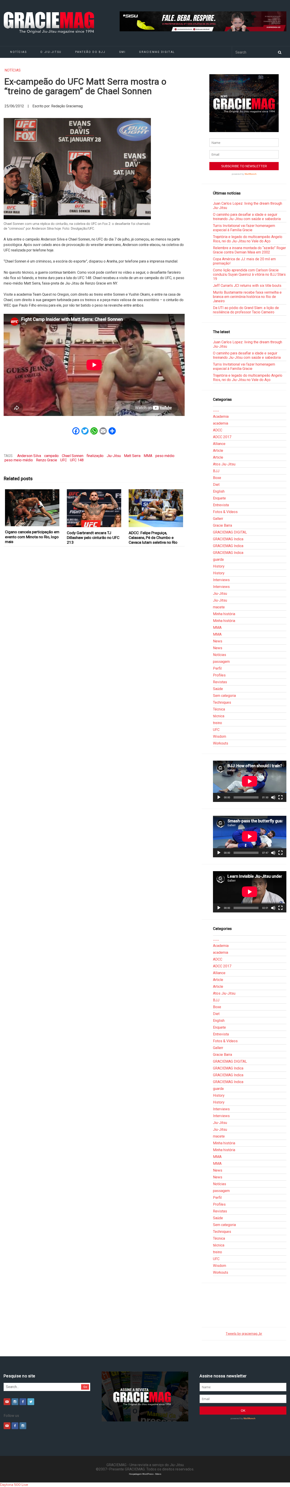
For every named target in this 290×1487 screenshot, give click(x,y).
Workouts (220, 743)
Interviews (221, 580)
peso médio (164, 456)
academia (220, 423)
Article (218, 450)
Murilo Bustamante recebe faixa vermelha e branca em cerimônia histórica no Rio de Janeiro (247, 296)
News (217, 641)
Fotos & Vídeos (225, 512)
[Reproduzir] (219, 797)
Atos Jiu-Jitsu (224, 464)
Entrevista (221, 505)
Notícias (18, 52)
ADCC (217, 430)
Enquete (219, 498)
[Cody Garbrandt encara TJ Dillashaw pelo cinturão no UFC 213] (94, 508)
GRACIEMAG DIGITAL (157, 52)
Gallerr (218, 518)
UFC (63, 460)
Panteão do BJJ (90, 52)
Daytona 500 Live (14, 1484)
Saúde (218, 689)
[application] (249, 781)
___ (216, 410)
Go (85, 1387)
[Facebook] (22, 1401)
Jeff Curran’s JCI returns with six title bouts (247, 285)
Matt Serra (132, 456)
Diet (216, 484)
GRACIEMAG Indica (228, 539)
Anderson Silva (29, 456)
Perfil (217, 668)
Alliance (219, 444)
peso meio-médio (19, 460)
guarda (218, 559)
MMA (148, 456)
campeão (51, 456)
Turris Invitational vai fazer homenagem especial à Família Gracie (244, 228)
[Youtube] (7, 1401)
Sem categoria (224, 695)
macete (219, 607)
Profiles (219, 675)
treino (217, 723)
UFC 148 (77, 460)
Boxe (217, 478)
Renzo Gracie (46, 460)
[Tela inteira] (280, 797)
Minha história (224, 614)
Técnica (219, 709)
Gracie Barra (222, 525)
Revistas (220, 682)
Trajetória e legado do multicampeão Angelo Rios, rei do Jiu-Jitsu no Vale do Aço (247, 239)
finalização (95, 456)
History (219, 566)
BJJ (216, 471)
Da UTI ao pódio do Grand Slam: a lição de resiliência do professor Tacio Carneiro (246, 310)
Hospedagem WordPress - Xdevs (145, 1474)
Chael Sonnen (72, 456)
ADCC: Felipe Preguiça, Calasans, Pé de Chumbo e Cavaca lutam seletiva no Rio (153, 538)
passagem (221, 661)
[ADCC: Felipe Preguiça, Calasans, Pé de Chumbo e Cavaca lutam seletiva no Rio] (156, 508)
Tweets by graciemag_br (244, 1334)
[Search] (279, 52)
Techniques (222, 702)
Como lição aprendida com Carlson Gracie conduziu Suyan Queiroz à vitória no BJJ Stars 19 (249, 274)
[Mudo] (273, 797)
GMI (122, 52)
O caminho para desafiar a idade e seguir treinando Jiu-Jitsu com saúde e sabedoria (247, 216)
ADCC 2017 (222, 437)
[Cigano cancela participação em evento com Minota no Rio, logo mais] (32, 507)
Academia (221, 416)
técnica (218, 716)
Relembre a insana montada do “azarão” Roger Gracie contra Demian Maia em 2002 (249, 250)
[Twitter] (30, 1401)
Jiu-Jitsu (114, 456)
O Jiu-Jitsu (50, 52)
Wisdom (219, 736)
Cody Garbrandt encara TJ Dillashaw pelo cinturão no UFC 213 (93, 538)
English (219, 491)
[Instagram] (15, 1401)
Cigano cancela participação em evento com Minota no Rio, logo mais (32, 537)
